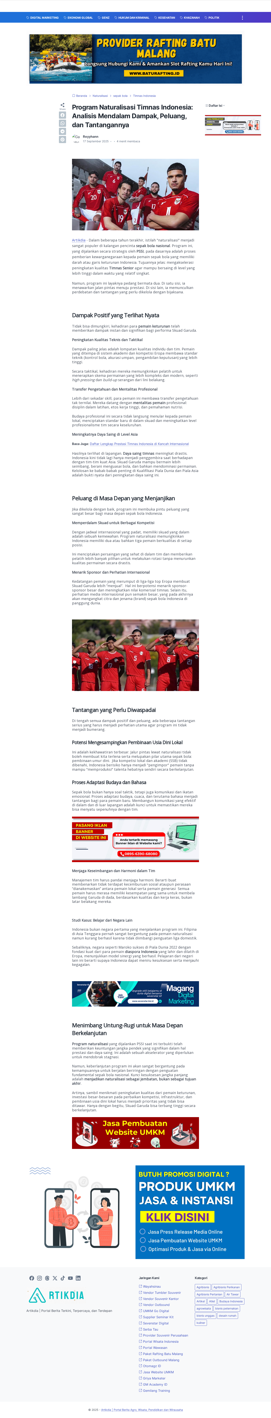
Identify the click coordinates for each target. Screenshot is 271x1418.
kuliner (201, 1322)
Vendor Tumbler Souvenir (161, 1293)
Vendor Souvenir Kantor (160, 1299)
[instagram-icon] (39, 1278)
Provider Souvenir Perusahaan (165, 1335)
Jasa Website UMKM (158, 1372)
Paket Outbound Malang (160, 1360)
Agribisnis (203, 1287)
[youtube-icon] (70, 1278)
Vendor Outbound (156, 1305)
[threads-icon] (47, 1278)
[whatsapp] (62, 123)
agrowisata (204, 1308)
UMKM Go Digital (155, 1311)
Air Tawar (233, 1294)
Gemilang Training (156, 1391)
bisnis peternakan (226, 1308)
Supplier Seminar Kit (158, 1317)
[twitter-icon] (55, 1278)
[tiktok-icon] (62, 1278)
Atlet (212, 1301)
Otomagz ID (151, 1366)
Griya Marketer (153, 1378)
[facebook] (62, 115)
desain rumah (227, 1315)
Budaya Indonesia (231, 1301)
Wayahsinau (151, 1286)
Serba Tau (150, 1329)
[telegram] (62, 131)
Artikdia (79, 240)
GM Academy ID (154, 1384)
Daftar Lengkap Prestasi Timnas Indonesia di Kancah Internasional (139, 444)
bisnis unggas (205, 1315)
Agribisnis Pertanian (209, 1294)
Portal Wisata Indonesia (160, 1341)
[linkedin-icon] (78, 1278)
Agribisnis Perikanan (226, 1287)
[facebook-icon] (31, 1278)
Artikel (201, 1301)
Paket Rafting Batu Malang (162, 1354)
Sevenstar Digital (155, 1323)
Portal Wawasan (154, 1348)
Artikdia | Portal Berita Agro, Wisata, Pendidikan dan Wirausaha (142, 1409)
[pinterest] (62, 139)
